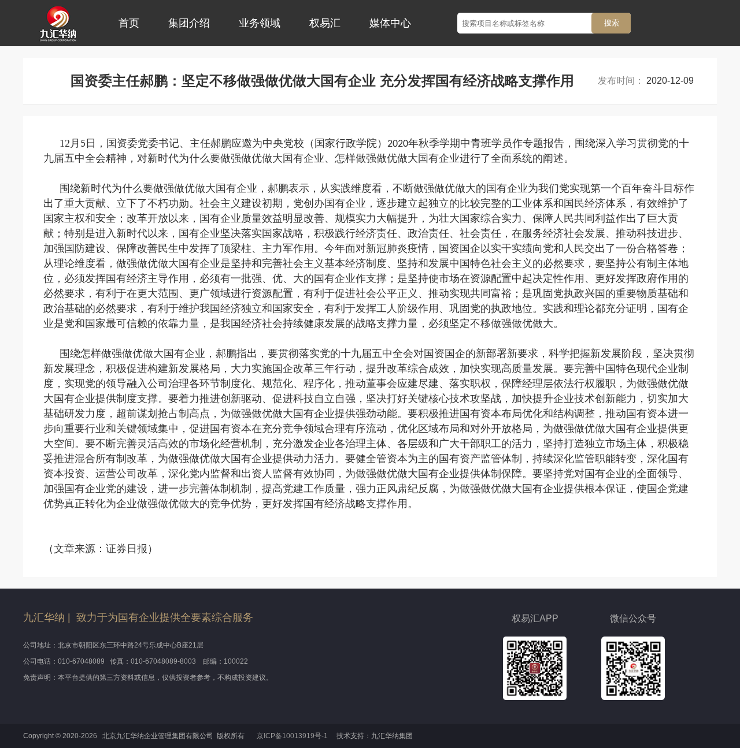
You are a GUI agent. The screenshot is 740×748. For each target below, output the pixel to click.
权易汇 (325, 23)
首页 (129, 23)
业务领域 (259, 23)
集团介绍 (189, 23)
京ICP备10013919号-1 (293, 736)
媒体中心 (390, 23)
